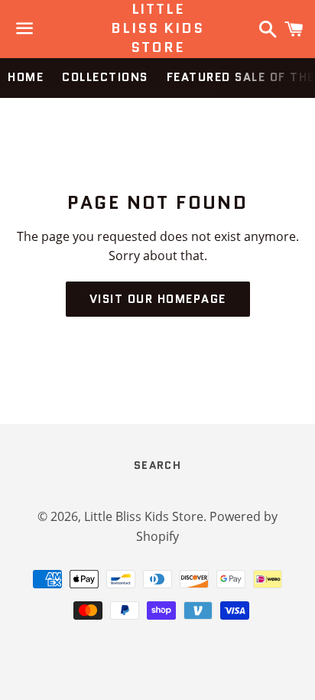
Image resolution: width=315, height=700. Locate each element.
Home (26, 77)
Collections (105, 77)
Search (157, 465)
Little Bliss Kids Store (157, 28)
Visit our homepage (157, 299)
